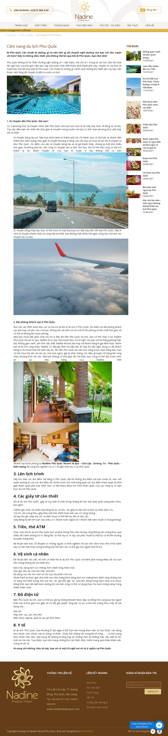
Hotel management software (15, 30)
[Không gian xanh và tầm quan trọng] (133, 55)
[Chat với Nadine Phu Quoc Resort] (159, 725)
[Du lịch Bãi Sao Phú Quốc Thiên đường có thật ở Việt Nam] (133, 86)
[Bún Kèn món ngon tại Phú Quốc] (133, 179)
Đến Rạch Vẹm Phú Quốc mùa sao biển (150, 104)
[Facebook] (152, 731)
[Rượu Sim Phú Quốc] (133, 151)
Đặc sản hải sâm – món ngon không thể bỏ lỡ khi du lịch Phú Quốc (152, 205)
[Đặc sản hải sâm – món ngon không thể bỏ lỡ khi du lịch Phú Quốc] (133, 193)
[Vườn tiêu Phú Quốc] (133, 128)
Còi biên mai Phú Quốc (151, 174)
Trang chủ (21, 25)
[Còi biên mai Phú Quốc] (133, 165)
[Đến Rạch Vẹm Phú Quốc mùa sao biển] (133, 109)
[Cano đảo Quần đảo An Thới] (133, 69)
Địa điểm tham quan (97, 707)
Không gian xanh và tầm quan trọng (151, 54)
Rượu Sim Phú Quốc (150, 160)
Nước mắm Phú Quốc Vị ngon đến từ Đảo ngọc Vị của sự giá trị (152, 143)
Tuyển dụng (92, 692)
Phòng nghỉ (61, 25)
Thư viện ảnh (84, 25)
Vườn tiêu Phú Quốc (150, 126)
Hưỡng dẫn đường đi (97, 702)
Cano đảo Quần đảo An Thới (150, 68)
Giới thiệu (41, 25)
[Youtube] (159, 731)
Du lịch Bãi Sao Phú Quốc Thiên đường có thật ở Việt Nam (151, 83)
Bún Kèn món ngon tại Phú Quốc (149, 190)
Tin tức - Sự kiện (110, 25)
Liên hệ (149, 25)
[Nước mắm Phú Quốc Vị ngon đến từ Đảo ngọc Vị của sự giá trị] (133, 140)
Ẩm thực (132, 25)
